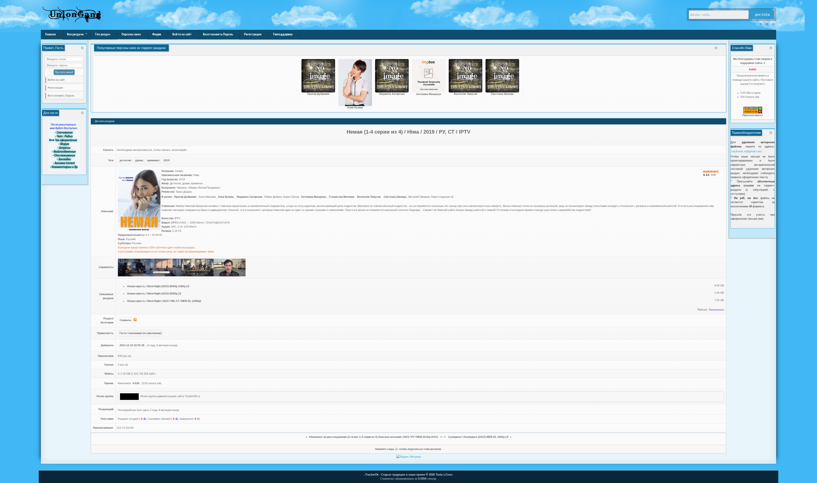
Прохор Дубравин (318, 93)
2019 (167, 160)
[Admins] (129, 396)
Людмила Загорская (392, 93)
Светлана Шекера (502, 93)
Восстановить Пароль (61, 95)
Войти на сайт (56, 79)
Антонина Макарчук (428, 94)
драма (139, 160)
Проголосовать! (753, 115)
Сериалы (125, 320)
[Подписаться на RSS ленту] (135, 320)
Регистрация (55, 87)
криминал (153, 160)
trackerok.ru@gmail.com (746, 151)
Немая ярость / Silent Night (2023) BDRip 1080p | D (158, 286)
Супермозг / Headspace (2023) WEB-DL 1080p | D (478, 436)
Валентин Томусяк (465, 93)
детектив (125, 160)
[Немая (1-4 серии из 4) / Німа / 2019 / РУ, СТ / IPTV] (139, 232)
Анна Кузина (355, 107)
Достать (762, 14)
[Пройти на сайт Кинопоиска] (713, 177)
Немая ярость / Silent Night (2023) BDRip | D (154, 293)
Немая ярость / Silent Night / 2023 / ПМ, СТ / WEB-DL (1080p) (164, 301)
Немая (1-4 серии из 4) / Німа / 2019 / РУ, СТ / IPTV (408, 132)
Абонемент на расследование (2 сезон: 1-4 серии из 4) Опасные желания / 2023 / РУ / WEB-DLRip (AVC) (373, 436)
